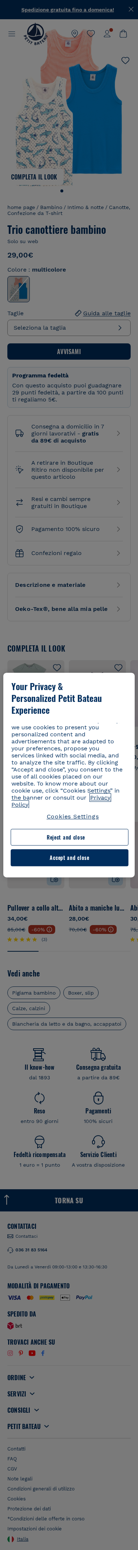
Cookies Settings (73, 816)
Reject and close (66, 837)
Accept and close (69, 858)
